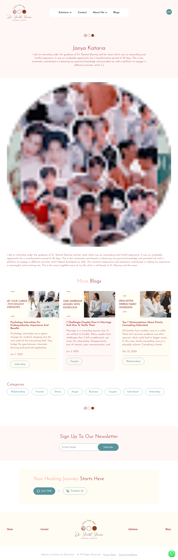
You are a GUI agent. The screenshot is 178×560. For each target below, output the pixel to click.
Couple (74, 361)
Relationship (133, 361)
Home (10, 529)
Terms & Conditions (128, 555)
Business (93, 392)
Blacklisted (69, 555)
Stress (58, 392)
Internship (20, 364)
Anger (74, 392)
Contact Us (77, 491)
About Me (98, 12)
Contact (82, 12)
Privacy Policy (109, 555)
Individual (133, 392)
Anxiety (40, 392)
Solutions (64, 12)
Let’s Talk (46, 491)
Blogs (116, 12)
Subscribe (108, 447)
